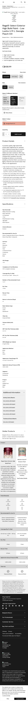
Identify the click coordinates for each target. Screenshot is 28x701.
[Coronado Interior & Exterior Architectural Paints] (9, 664)
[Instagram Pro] (9, 606)
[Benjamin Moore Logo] (14, 2)
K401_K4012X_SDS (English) (9, 404)
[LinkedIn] (2, 608)
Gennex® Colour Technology (18, 197)
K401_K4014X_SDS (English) (9, 414)
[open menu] (3, 2)
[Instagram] (6, 606)
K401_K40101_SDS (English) (9, 407)
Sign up (4, 598)
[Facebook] (2, 606)
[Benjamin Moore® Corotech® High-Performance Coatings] (9, 644)
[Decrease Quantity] (3, 134)
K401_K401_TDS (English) (8, 421)
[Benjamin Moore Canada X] (19, 606)
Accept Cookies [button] (20, 698)
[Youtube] (12, 606)
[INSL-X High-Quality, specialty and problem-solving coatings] (9, 655)
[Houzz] (22, 606)
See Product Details (6, 51)
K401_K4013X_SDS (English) (9, 400)
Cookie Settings (6, 695)
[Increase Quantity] (9, 134)
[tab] (14, 18)
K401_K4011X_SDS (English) (9, 410)
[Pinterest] (16, 606)
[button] (21, 2)
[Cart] (24, 2)
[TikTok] (6, 608)
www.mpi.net (20, 592)
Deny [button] (8, 698)
